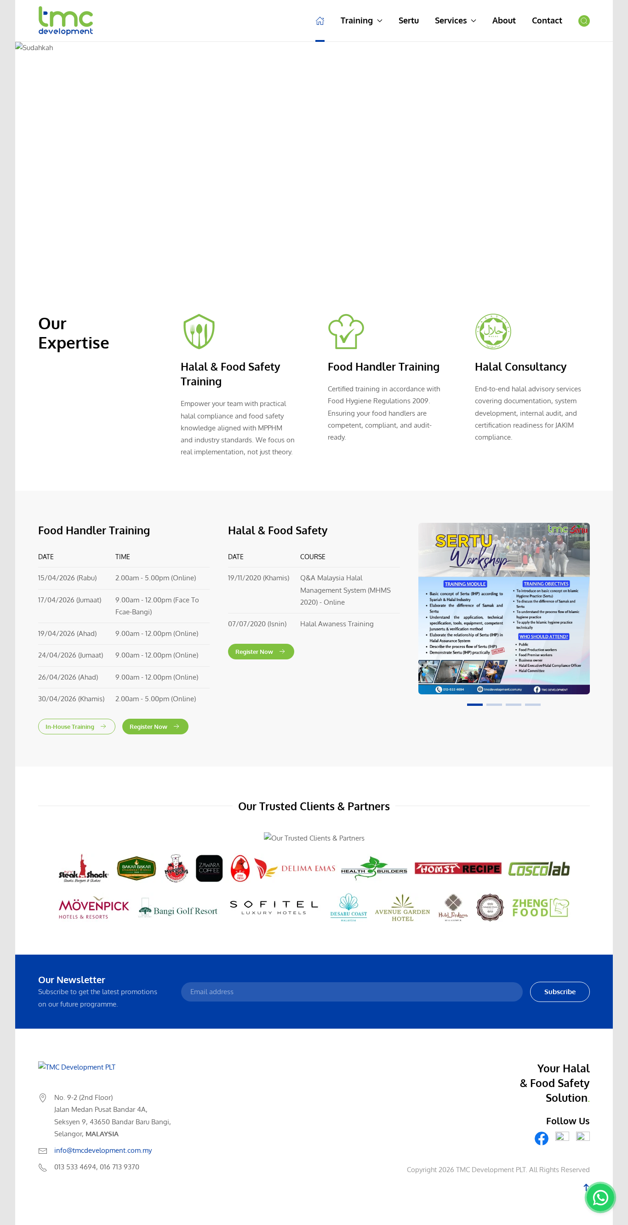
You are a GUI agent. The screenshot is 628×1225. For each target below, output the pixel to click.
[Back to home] (65, 20)
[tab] (475, 705)
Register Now (148, 726)
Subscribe (560, 991)
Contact (547, 20)
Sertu (409, 20)
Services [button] (451, 20)
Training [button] (357, 20)
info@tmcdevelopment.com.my (103, 1150)
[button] (584, 20)
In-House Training (70, 726)
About (504, 20)
